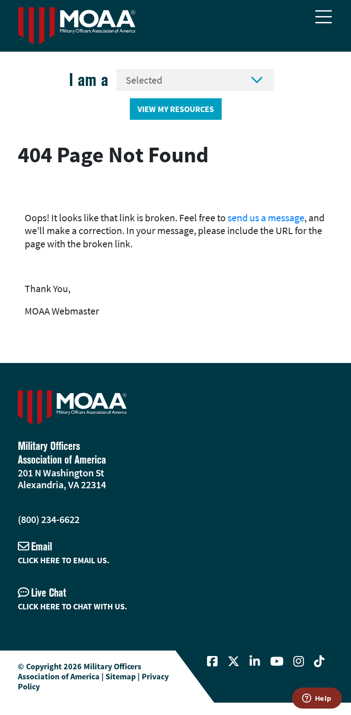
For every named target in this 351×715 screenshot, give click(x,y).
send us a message (266, 217)
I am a (88, 80)
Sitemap (121, 676)
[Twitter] (233, 661)
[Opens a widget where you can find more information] (317, 699)
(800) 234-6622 (49, 519)
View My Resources (176, 109)
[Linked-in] (254, 661)
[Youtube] (277, 661)
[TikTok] (319, 661)
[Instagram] (298, 661)
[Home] (76, 25)
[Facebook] (212, 661)
